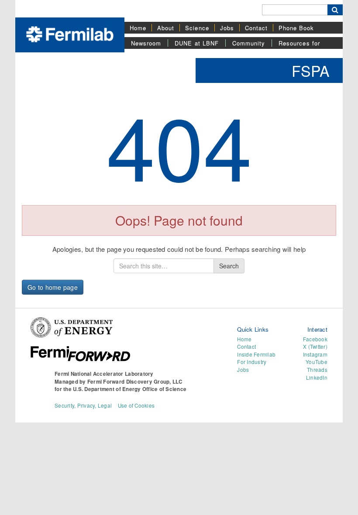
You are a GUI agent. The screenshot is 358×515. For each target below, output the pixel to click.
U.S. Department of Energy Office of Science (129, 389)
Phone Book (296, 27)
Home (138, 27)
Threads (317, 369)
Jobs (227, 27)
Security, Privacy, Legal (83, 405)
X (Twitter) (315, 346)
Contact (256, 27)
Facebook (315, 339)
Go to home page (53, 287)
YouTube (316, 361)
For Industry (251, 361)
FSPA (311, 70)
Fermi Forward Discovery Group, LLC (134, 381)
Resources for (299, 43)
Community (248, 43)
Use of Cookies (136, 405)
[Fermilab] (70, 33)
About (165, 27)
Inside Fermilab (256, 354)
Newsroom (146, 43)
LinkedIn (316, 377)
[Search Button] (335, 9)
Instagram (315, 354)
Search (229, 265)
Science (197, 27)
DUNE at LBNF (196, 43)
